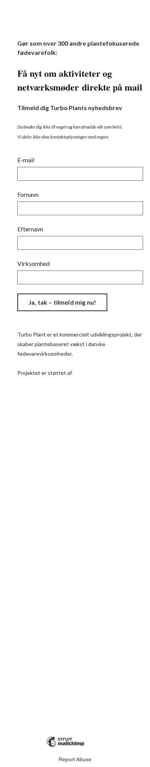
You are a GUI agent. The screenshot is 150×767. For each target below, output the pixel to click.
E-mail (25, 159)
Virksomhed (33, 263)
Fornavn (27, 194)
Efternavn (30, 229)
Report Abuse (75, 759)
